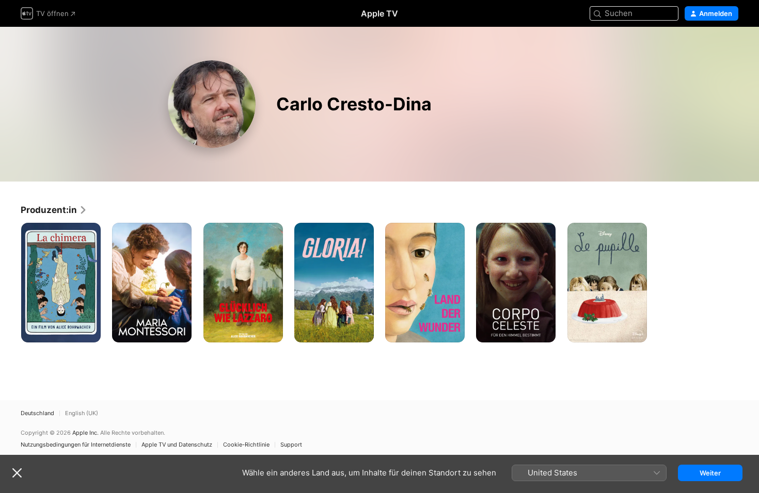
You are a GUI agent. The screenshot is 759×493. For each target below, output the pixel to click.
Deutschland (37, 413)
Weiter (710, 473)
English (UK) (81, 413)
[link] (54, 210)
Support (291, 445)
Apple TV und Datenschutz (176, 445)
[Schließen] (17, 473)
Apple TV (379, 13)
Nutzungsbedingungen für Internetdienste (76, 445)
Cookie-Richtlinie (246, 445)
